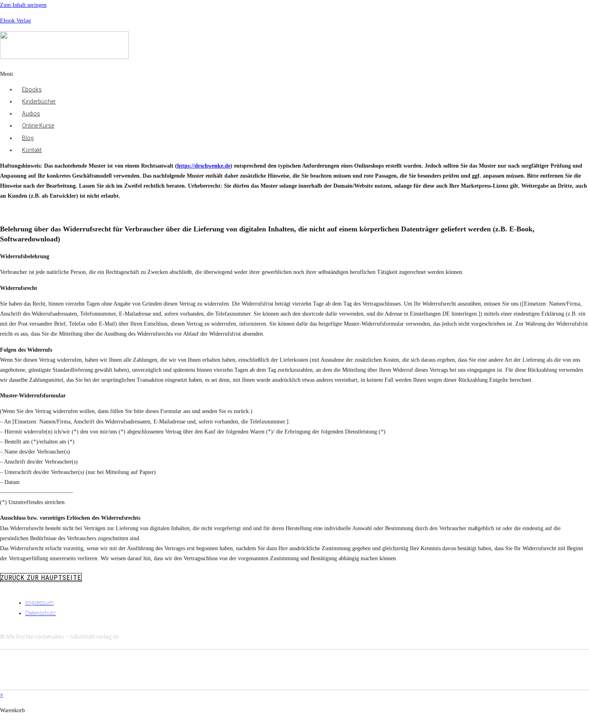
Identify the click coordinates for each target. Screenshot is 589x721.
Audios (31, 113)
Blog (28, 138)
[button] (221, 74)
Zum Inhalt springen (23, 5)
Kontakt (32, 150)
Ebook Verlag (15, 21)
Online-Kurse (38, 125)
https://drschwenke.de (203, 166)
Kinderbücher (39, 101)
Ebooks (32, 89)
